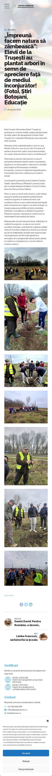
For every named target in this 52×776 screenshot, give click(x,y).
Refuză (26, 761)
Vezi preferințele (26, 769)
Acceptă (26, 753)
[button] (47, 720)
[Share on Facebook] (21, 604)
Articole (12, 30)
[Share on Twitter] (26, 604)
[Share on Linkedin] (30, 604)
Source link (9, 595)
